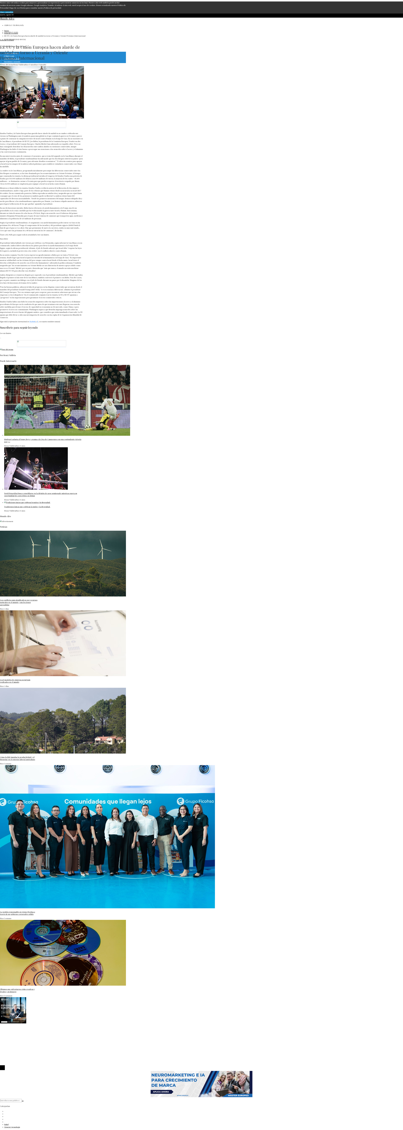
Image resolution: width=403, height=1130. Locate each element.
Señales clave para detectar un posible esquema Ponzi (25, 1033)
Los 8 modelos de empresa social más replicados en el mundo (15, 681)
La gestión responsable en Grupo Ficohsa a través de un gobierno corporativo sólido (17, 913)
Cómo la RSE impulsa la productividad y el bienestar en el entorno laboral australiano (17, 758)
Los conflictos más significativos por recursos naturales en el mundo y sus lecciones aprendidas (18, 602)
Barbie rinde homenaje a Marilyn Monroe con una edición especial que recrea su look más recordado (44, 1036)
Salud (6, 1124)
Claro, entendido (6, 12)
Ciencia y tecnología (12, 1127)
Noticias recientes (7, 40)
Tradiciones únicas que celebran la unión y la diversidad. (27, 507)
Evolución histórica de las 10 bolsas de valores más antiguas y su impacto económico (37, 1039)
